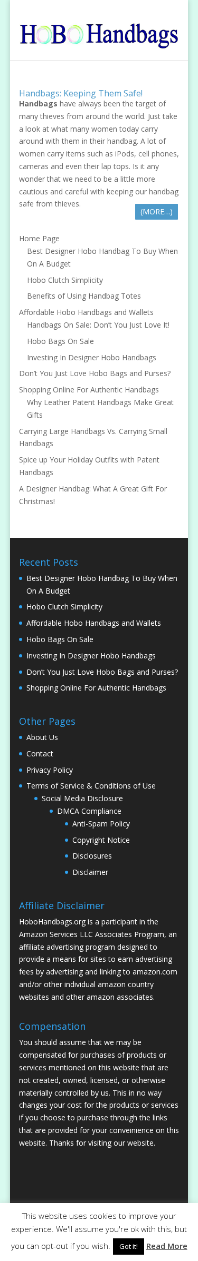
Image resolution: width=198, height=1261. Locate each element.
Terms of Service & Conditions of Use (91, 786)
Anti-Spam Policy (101, 824)
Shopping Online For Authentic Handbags (89, 390)
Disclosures (92, 856)
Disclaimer (90, 872)
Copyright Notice (101, 840)
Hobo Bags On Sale (60, 341)
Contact (39, 753)
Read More (166, 1245)
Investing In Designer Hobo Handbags (91, 357)
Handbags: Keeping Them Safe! (81, 93)
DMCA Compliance (89, 811)
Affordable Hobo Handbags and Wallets (86, 312)
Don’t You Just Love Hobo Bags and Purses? (95, 373)
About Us (42, 737)
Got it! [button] (128, 1246)
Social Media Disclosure (82, 798)
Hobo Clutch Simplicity (65, 280)
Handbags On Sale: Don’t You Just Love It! (98, 325)
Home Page (39, 238)
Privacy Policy (49, 770)
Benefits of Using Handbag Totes (84, 296)
